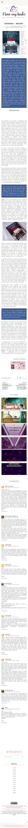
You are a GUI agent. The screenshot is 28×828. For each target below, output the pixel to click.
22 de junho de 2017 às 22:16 (12, 709)
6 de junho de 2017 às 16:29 (12, 517)
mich (6, 707)
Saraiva (23, 56)
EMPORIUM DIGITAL (18, 826)
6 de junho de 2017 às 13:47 (12, 487)
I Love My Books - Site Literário (18, 825)
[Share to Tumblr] (25, 378)
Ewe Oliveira (9, 486)
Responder (4, 511)
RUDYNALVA (8, 583)
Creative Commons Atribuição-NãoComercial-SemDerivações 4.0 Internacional (14, 809)
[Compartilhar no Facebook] (20, 378)
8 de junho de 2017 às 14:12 (12, 617)
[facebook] (10, 752)
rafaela (7, 634)
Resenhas (11, 27)
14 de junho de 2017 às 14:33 (12, 660)
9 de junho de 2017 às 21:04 (12, 635)
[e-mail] (21, 752)
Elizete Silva (9, 690)
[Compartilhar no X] (17, 378)
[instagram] (7, 752)
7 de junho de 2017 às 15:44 (12, 566)
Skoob (22, 46)
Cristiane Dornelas (11, 516)
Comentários (7, 378)
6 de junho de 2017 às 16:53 (12, 546)
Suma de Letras (19, 27)
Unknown (8, 544)
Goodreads (24, 47)
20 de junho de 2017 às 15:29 (12, 691)
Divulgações (14, 26)
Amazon (23, 54)
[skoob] (18, 752)
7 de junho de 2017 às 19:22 (12, 584)
